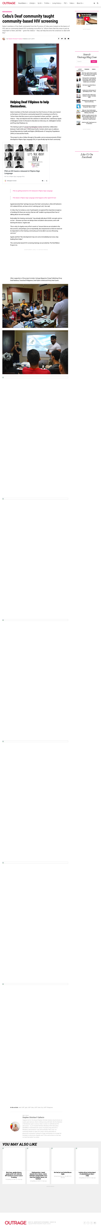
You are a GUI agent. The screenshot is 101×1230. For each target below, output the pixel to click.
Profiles (46, 3)
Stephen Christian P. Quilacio (15, 38)
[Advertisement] (36, 262)
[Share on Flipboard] (65, 38)
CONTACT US (53, 1222)
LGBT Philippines (48, 1107)
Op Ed (39, 3)
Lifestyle (32, 3)
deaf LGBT (21, 1107)
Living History (56, 3)
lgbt (26, 1107)
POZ (65, 3)
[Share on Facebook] (58, 38)
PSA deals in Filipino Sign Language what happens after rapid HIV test (34, 198)
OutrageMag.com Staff (10, 1179)
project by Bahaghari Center (33, 127)
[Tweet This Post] (62, 38)
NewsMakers (22, 3)
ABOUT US (30, 1222)
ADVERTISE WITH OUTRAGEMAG (41, 1222)
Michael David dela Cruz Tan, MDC (61, 1176)
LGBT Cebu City (38, 1107)
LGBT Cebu (31, 1107)
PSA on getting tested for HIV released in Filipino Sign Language (33, 191)
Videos (72, 3)
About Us (79, 3)
